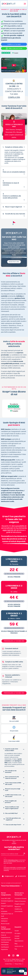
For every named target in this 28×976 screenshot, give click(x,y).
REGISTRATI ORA (14, 261)
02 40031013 (22, 876)
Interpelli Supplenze (7, 906)
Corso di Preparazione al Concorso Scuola (6, 937)
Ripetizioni (18, 906)
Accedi (17, 930)
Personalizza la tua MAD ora (14, 641)
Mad (2, 908)
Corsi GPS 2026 (5, 898)
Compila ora (14, 97)
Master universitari (6, 932)
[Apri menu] (24, 3)
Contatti (17, 936)
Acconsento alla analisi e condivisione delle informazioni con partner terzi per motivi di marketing (15, 869)
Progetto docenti (20, 904)
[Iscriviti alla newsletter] (24, 854)
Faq (16, 949)
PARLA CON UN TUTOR (15, 48)
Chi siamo (17, 933)
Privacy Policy (18, 964)
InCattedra (4, 911)
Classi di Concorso (20, 901)
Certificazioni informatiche (5, 943)
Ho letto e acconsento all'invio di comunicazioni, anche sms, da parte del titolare (15, 861)
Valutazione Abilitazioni (4, 920)
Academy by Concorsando (18, 910)
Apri (21, 971)
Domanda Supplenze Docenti (7, 902)
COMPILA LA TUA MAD (14, 44)
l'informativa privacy (13, 860)
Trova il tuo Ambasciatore (10, 886)
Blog (16, 943)
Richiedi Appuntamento (19, 940)
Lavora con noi (19, 946)
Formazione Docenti (20, 898)
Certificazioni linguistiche (5, 948)
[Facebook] (9, 955)
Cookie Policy (8, 964)
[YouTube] (18, 955)
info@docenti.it (9, 876)
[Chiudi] (26, 969)
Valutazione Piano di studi (7, 915)
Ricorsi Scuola (5, 923)
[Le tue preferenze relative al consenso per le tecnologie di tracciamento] (25, 973)
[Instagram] (13, 955)
